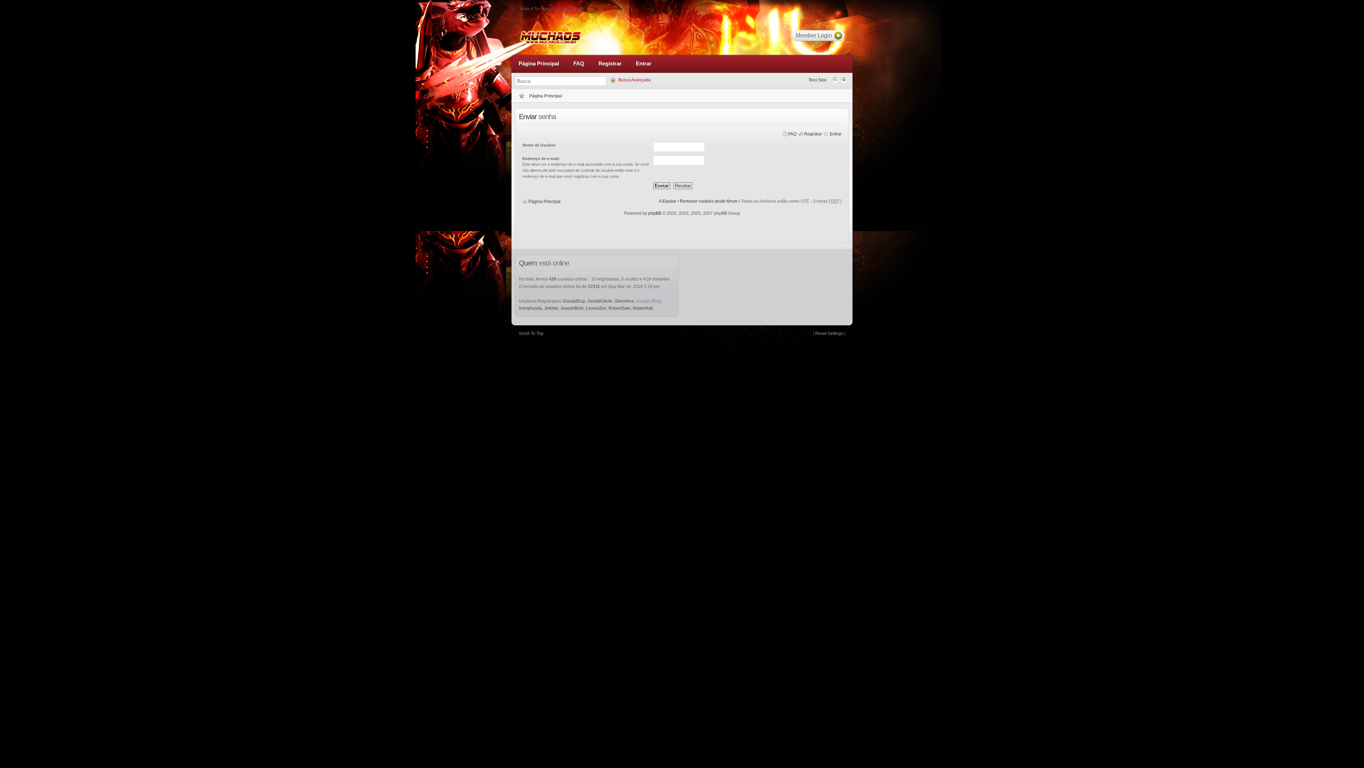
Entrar (835, 134)
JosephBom (572, 308)
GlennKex (624, 301)
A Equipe (667, 201)
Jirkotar (551, 308)
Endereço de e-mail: (541, 158)
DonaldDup (574, 301)
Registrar (813, 134)
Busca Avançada (634, 80)
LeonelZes (596, 308)
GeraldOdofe (600, 301)
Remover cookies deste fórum (708, 201)
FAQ (792, 134)
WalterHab (643, 308)
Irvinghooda (530, 308)
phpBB (654, 213)
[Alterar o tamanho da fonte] (836, 79)
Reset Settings (829, 333)
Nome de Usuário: (539, 145)
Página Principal (545, 201)
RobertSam (619, 308)
